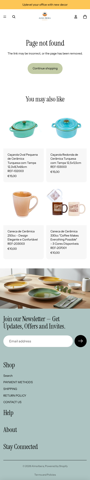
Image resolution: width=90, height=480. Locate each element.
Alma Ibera (38, 466)
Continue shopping (45, 68)
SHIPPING (10, 389)
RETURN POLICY (14, 395)
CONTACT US (12, 402)
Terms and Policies (45, 474)
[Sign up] (81, 341)
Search (8, 376)
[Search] (13, 16)
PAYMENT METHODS (18, 382)
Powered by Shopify (56, 466)
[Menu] (5, 17)
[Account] (75, 16)
